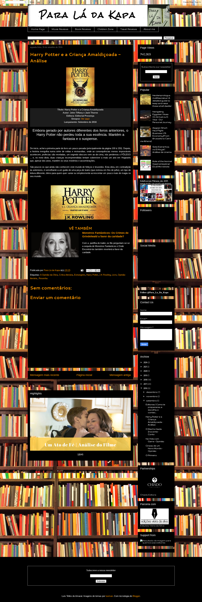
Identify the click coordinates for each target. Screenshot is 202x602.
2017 (145, 384)
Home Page (38, 29)
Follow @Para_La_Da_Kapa (154, 292)
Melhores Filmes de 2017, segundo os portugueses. (155, 182)
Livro (114, 275)
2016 (146, 388)
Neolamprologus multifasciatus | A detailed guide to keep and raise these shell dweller (162, 100)
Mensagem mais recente (44, 375)
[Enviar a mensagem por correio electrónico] (82, 270)
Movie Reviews (60, 29)
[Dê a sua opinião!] (90, 270)
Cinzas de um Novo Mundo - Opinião (154, 448)
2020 (146, 371)
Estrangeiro (79, 275)
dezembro (152, 392)
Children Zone (106, 29)
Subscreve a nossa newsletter (101, 570)
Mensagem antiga (120, 375)
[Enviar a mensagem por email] (87, 270)
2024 (146, 362)
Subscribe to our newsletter (156, 67)
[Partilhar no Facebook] (95, 270)
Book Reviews (83, 29)
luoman (109, 596)
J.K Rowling (105, 275)
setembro (151, 401)
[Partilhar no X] (93, 270)
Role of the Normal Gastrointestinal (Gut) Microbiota (162, 164)
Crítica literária (66, 275)
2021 (145, 367)
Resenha (43, 278)
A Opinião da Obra (49, 275)
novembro (152, 396)
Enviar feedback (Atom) (86, 385)
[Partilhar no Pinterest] (98, 270)
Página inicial (84, 375)
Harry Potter (92, 275)
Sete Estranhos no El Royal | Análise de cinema (162, 149)
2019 (146, 375)
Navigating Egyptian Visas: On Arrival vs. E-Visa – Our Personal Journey (161, 117)
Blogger (136, 596)
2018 (146, 380)
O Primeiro (151, 455)
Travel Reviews (128, 29)
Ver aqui (85, 119)
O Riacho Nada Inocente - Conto (154, 431)
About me (149, 29)
